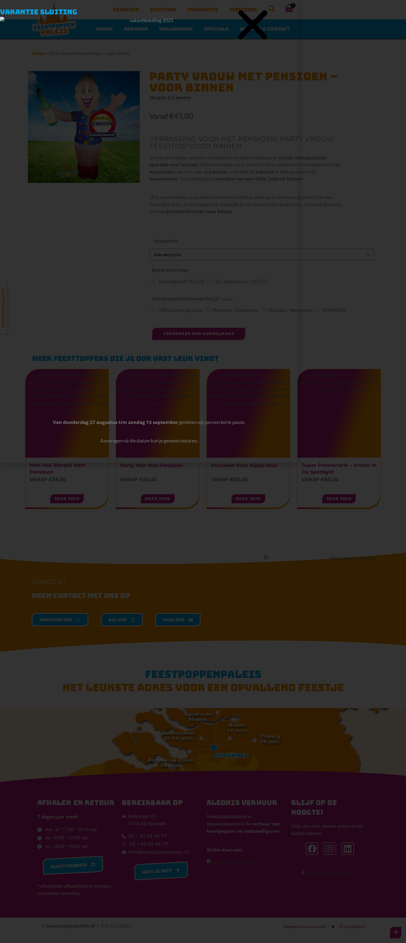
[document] (203, 471)
